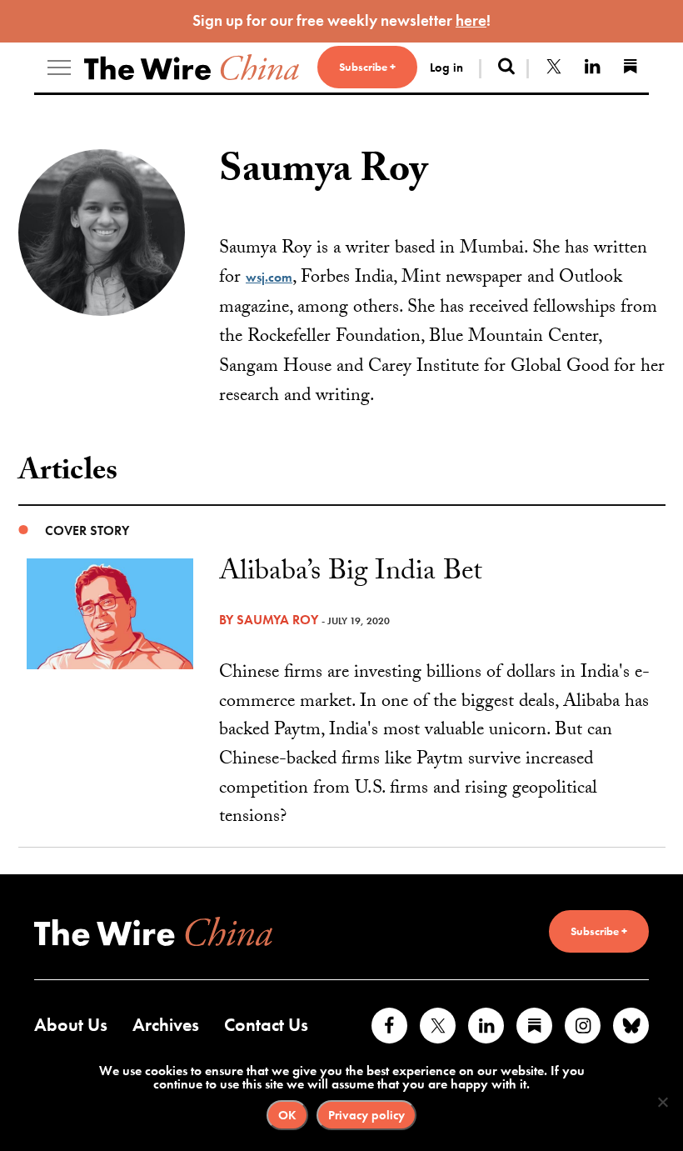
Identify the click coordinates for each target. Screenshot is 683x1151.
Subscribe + (367, 66)
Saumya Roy (277, 619)
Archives (165, 1024)
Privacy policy (366, 1115)
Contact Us (266, 1024)
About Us (70, 1024)
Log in (446, 67)
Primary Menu (59, 68)
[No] (662, 1101)
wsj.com (269, 277)
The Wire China (191, 68)
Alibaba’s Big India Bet (350, 574)
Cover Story (87, 530)
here (471, 20)
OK (287, 1115)
